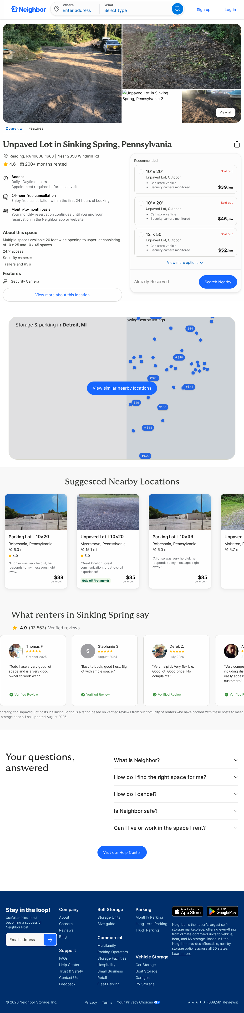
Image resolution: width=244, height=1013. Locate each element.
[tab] (14, 128)
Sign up (203, 9)
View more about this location (62, 294)
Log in (230, 9)
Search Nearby (218, 282)
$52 (222, 250)
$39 (222, 187)
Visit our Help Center (122, 852)
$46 (222, 219)
